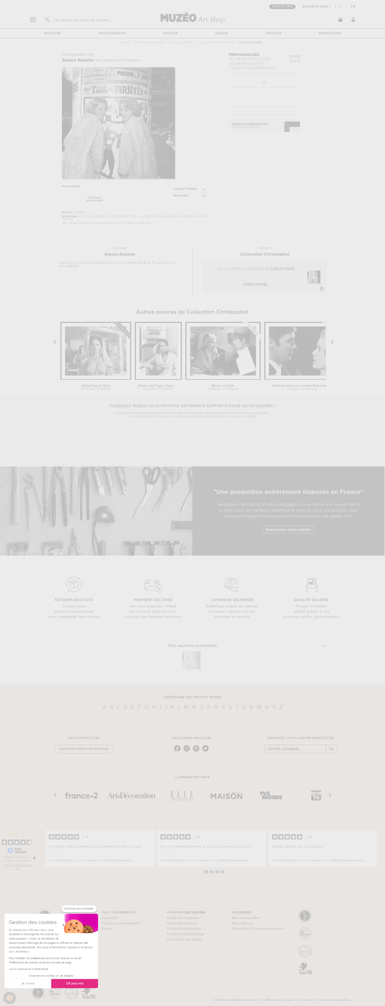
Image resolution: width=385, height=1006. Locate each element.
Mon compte (242, 923)
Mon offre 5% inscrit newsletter (258, 929)
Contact (304, 999)
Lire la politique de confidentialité (28, 969)
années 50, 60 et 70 (141, 262)
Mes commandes (246, 918)
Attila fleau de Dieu (96, 387)
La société (110, 918)
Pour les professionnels (121, 923)
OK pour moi (74, 983)
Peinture (52, 33)
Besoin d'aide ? (316, 6)
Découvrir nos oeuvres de (255, 277)
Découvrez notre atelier (288, 530)
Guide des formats (182, 923)
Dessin (221, 33)
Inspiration (330, 33)
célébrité (72, 266)
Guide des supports (183, 918)
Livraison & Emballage (185, 934)
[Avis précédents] (42, 848)
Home (124, 42)
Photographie (112, 33)
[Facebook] (178, 751)
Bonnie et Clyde (223, 387)
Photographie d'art (149, 42)
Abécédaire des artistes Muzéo (192, 697)
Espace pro (282, 6)
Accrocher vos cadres (184, 939)
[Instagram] (187, 751)
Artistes (273, 33)
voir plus (55, 850)
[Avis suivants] (381, 848)
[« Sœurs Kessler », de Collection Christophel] (191, 660)
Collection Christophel (215, 42)
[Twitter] (206, 751)
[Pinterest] (197, 751)
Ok (331, 749)
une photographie (94, 262)
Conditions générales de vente (237, 999)
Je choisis (28, 983)
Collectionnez (185, 189)
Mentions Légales (279, 999)
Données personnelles (333, 999)
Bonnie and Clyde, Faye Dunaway (158, 387)
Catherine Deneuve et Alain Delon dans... (302, 387)
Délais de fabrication (184, 929)
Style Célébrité (180, 42)
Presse (107, 929)
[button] (9, 998)
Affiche (170, 33)
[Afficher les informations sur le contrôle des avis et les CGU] (34, 858)
